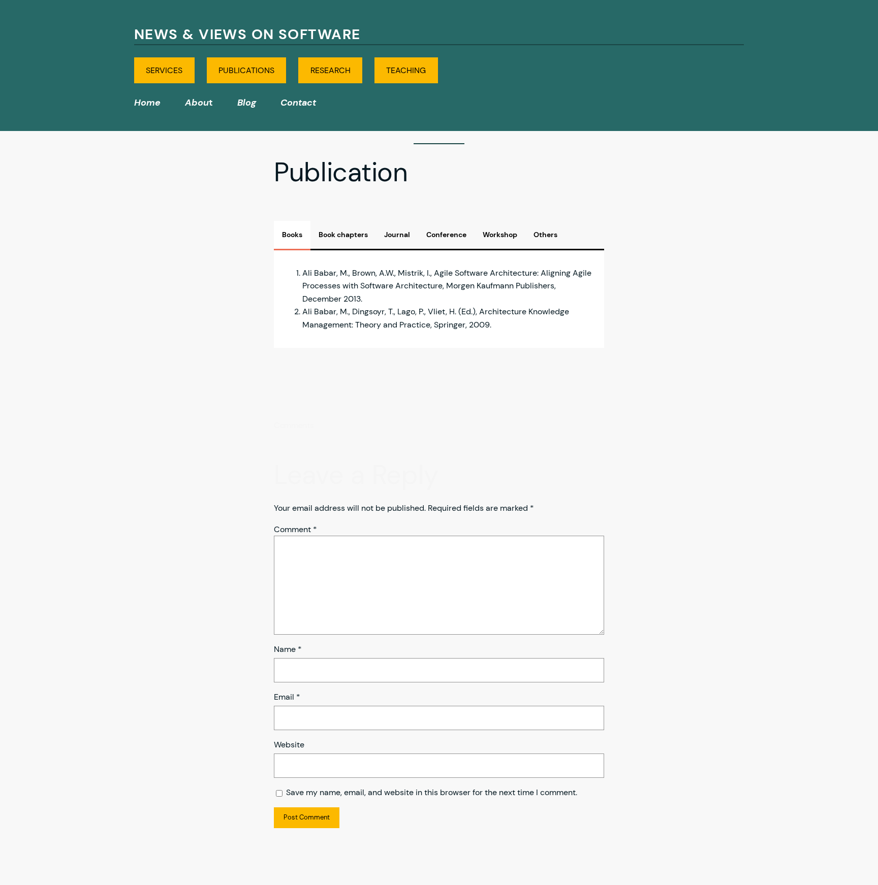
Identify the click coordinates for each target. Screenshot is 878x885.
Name (288, 649)
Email (287, 697)
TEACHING (406, 70)
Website (289, 744)
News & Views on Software (247, 34)
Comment (295, 529)
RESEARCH (330, 70)
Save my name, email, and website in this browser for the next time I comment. (431, 792)
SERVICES (164, 70)
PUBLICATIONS (246, 70)
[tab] (292, 234)
